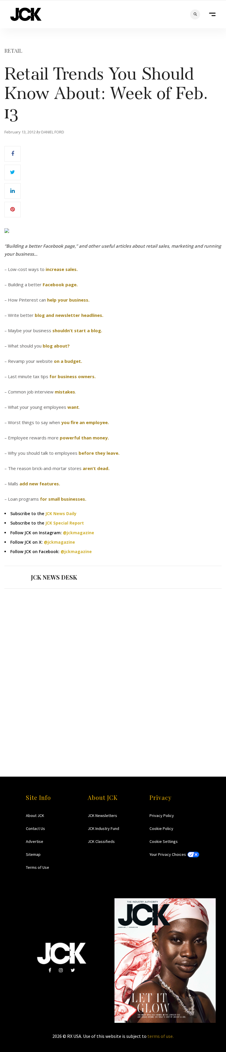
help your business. (68, 300)
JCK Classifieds (101, 841)
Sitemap (33, 854)
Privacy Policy (161, 815)
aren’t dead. (96, 468)
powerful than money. (84, 438)
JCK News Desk (54, 577)
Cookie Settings (163, 841)
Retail (13, 50)
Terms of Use (37, 867)
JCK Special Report (64, 523)
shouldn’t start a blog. (77, 330)
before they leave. (99, 453)
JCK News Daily (61, 513)
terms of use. (160, 1036)
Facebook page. (60, 284)
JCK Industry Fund (103, 828)
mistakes (65, 392)
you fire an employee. (85, 422)
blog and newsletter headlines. (69, 315)
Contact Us (35, 828)
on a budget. (68, 361)
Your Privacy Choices (167, 854)
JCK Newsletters (102, 815)
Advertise (34, 841)
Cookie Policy (161, 828)
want (73, 407)
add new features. (39, 484)
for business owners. (72, 376)
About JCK (35, 815)
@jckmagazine (78, 532)
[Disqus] (113, 671)
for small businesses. (63, 499)
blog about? (56, 346)
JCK (25, 14)
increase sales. (62, 269)
